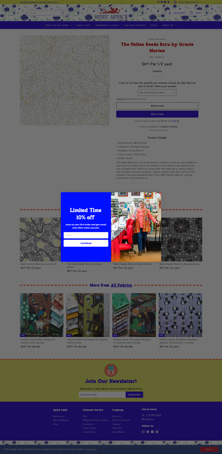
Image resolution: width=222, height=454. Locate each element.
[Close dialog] (158, 195)
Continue (86, 243)
